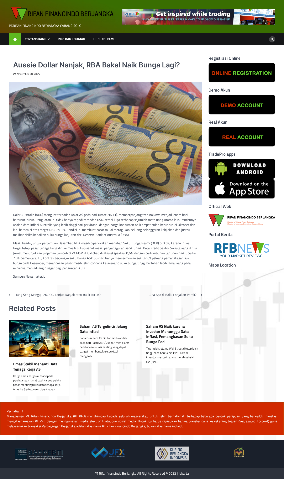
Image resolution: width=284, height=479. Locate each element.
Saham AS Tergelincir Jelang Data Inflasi (103, 329)
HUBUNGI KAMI (103, 39)
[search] (272, 39)
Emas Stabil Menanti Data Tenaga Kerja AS (35, 366)
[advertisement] (198, 17)
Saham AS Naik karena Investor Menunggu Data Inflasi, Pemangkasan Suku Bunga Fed (169, 334)
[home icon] (15, 39)
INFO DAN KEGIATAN (71, 39)
